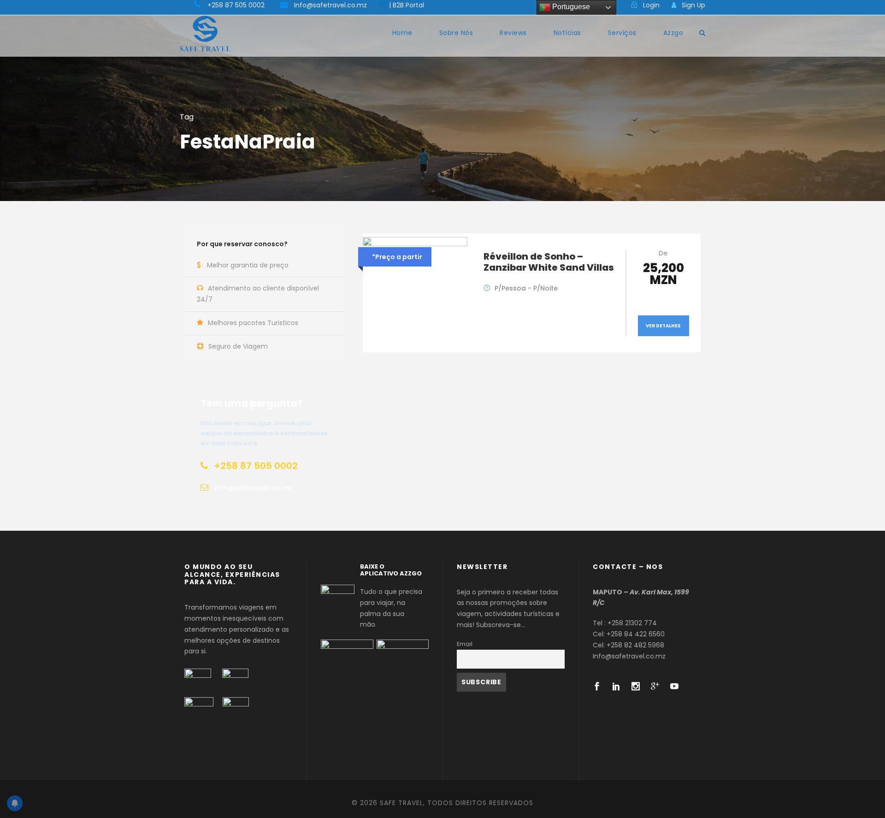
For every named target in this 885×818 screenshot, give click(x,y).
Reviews (513, 32)
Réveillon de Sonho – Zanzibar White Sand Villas (549, 262)
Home (402, 32)
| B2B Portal (406, 5)
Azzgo (673, 32)
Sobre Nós (456, 32)
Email (464, 644)
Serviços (622, 32)
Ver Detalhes (663, 325)
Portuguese (570, 7)
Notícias (567, 32)
